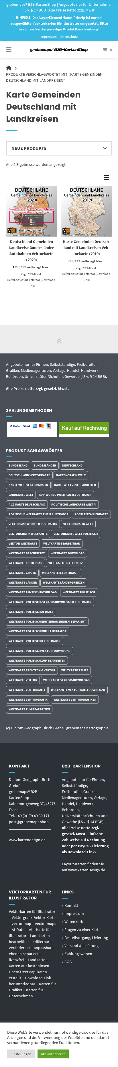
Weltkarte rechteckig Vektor (32, 670)
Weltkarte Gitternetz (65, 563)
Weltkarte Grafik (22, 573)
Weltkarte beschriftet (27, 553)
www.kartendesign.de (27, 839)
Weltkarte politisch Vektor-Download (39, 651)
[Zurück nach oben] (59, 339)
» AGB (67, 961)
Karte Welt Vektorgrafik (28, 485)
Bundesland (18, 465)
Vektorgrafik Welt (78, 524)
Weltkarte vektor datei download (78, 690)
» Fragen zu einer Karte (81, 929)
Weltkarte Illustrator (60, 573)
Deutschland (72, 465)
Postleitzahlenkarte (91, 514)
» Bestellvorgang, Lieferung (85, 937)
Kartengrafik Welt (71, 475)
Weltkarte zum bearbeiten (29, 709)
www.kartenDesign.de (86, 869)
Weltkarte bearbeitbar (61, 543)
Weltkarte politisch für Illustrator (38, 631)
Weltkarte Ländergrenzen (63, 582)
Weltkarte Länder (23, 582)
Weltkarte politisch (79, 592)
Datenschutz (69, 36)
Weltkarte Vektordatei (27, 690)
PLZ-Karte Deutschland (27, 504)
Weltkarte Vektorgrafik (28, 699)
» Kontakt (70, 905)
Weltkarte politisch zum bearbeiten (37, 660)
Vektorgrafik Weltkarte (28, 534)
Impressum (48, 36)
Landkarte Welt (21, 495)
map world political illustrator (65, 495)
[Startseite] (59, 49)
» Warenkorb (72, 921)
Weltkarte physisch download (33, 592)
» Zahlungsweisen (77, 953)
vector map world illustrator (33, 524)
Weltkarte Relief (74, 670)
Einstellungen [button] (21, 1054)
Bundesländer (45, 465)
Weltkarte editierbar (25, 563)
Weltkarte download (67, 553)
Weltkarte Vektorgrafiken (75, 699)
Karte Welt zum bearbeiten (75, 485)
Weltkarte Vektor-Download (66, 680)
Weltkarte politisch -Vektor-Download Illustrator (50, 602)
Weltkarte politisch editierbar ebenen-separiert (47, 621)
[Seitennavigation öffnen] (16, 49)
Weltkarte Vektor (23, 680)
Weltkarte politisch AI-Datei (31, 612)
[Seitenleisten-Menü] (107, 179)
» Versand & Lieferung (80, 945)
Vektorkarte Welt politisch (76, 534)
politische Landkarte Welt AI (73, 504)
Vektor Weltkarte (23, 543)
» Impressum (73, 913)
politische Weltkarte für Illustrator (38, 514)
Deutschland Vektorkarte (29, 475)
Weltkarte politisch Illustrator (34, 641)
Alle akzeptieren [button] (53, 1054)
